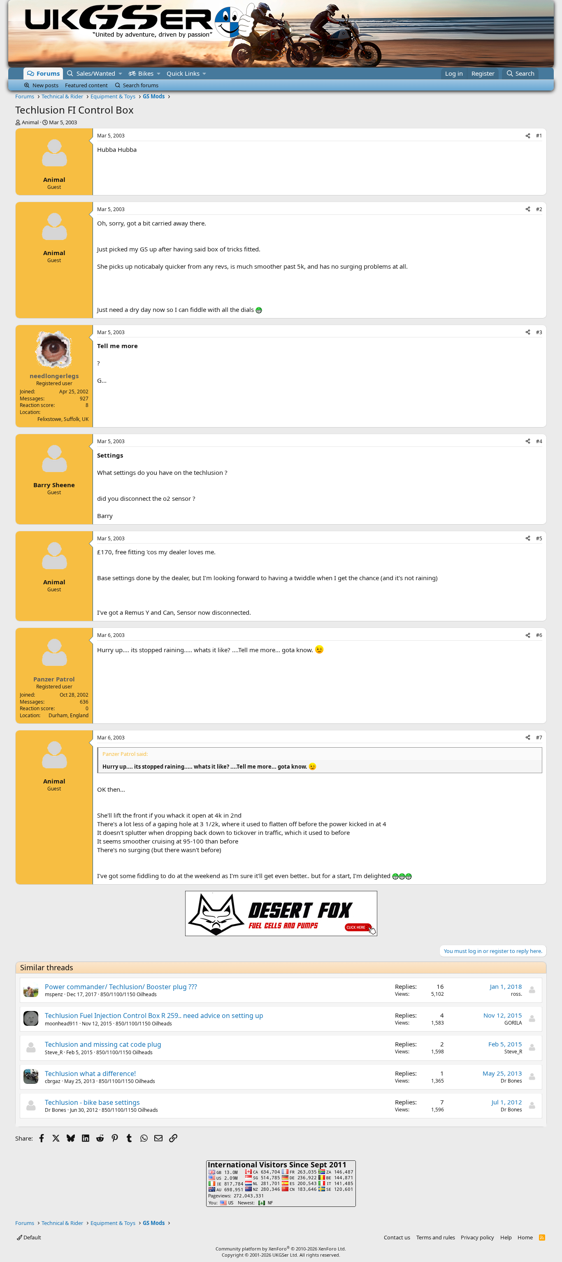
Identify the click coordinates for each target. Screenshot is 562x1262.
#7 (539, 737)
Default (31, 1237)
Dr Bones (511, 1080)
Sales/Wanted (96, 73)
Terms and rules (435, 1237)
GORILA (513, 1022)
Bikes (145, 73)
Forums (48, 73)
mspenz (54, 994)
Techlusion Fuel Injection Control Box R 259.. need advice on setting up (154, 1015)
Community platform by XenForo (281, 1249)
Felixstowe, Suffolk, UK (62, 419)
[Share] (528, 136)
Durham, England (68, 715)
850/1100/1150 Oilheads (128, 994)
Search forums (140, 85)
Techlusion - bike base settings (92, 1102)
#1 (539, 135)
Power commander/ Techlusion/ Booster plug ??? (121, 986)
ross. (516, 993)
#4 (539, 441)
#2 (539, 209)
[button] (120, 73)
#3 (539, 332)
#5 (539, 538)
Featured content (86, 85)
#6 (539, 635)
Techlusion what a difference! (90, 1073)
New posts (45, 85)
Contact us (397, 1237)
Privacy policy (477, 1237)
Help (506, 1237)
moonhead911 (61, 1023)
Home (525, 1237)
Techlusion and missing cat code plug (103, 1044)
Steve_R (54, 1052)
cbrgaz (52, 1081)
